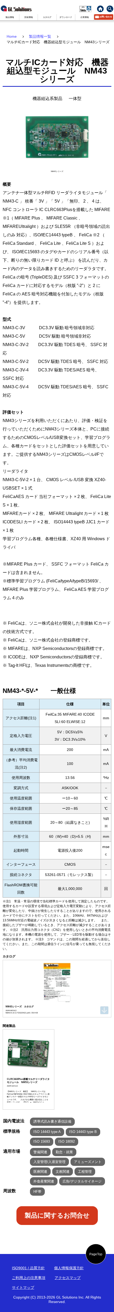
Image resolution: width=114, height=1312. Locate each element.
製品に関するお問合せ (57, 1215)
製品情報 (10, 17)
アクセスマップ (68, 1278)
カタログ (47, 17)
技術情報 (28, 17)
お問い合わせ (105, 17)
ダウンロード (65, 17)
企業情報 (84, 17)
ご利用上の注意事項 (28, 1278)
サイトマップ (23, 1287)
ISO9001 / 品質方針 (28, 1268)
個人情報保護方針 (69, 1268)
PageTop (95, 1254)
